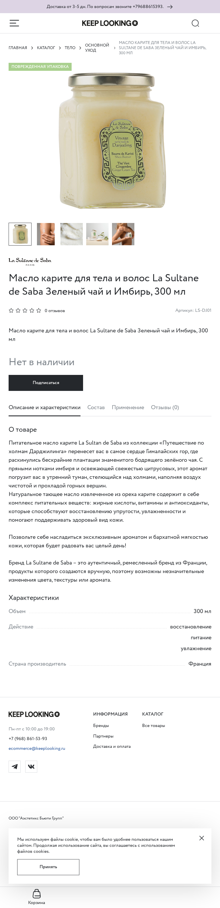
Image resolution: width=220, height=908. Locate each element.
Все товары (153, 726)
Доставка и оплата (112, 747)
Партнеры (103, 736)
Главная (18, 48)
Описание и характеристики (44, 408)
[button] (112, 715)
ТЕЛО (70, 48)
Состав (96, 408)
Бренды (101, 726)
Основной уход (97, 48)
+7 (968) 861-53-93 (28, 739)
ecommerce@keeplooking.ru (37, 748)
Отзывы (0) (165, 408)
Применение (128, 408)
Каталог (46, 48)
